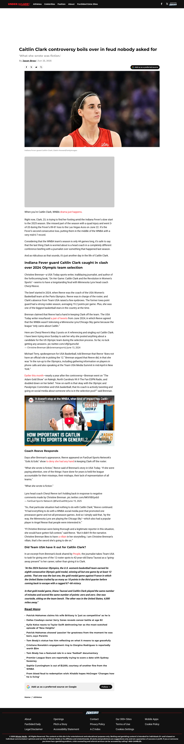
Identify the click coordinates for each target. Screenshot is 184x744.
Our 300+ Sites (124, 719)
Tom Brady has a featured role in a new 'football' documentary (62, 653)
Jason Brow (29, 60)
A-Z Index (95, 729)
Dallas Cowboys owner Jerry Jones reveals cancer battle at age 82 (64, 620)
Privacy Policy (97, 724)
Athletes (37, 4)
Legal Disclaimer (34, 729)
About (71, 4)
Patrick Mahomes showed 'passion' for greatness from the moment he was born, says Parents (69, 634)
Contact (94, 719)
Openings (59, 719)
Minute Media (21, 736)
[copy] (41, 67)
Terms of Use (123, 724)
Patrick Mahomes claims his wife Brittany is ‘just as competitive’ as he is (68, 615)
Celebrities (49, 4)
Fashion (62, 4)
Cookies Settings (125, 729)
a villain (62, 536)
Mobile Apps (151, 719)
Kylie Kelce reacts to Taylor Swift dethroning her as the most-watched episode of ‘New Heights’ (66, 626)
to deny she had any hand (60, 461)
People (76, 553)
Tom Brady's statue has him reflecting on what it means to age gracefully (68, 640)
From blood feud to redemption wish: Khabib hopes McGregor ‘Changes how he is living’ (70, 675)
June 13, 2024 (73, 347)
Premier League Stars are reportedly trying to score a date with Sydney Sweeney (67, 659)
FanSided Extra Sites (87, 4)
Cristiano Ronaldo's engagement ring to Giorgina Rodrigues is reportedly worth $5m (68, 647)
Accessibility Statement (66, 729)
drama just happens (71, 211)
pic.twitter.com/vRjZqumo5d (63, 343)
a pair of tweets (59, 318)
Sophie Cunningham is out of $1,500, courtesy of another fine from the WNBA (66, 667)
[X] (167, 4)
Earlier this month (34, 375)
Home (28, 697)
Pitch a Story (60, 724)
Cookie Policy (152, 724)
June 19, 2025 (75, 500)
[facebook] (161, 4)
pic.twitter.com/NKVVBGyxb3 (83, 497)
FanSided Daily (33, 724)
